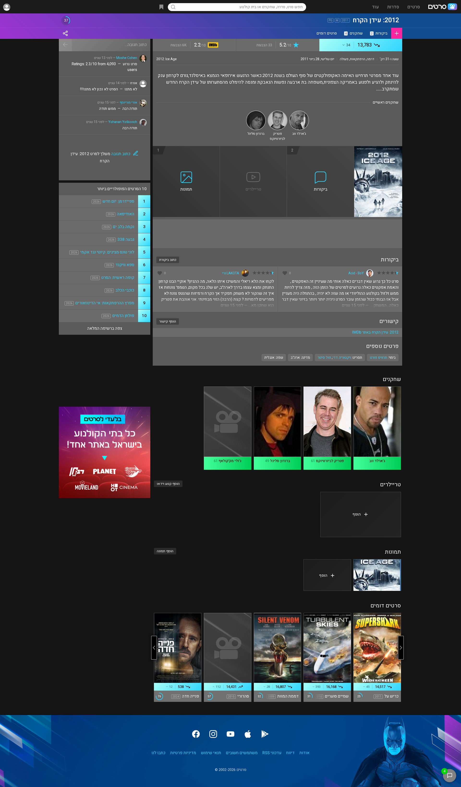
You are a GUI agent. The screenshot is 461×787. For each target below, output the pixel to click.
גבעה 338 (125, 239)
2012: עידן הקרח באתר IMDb (375, 332)
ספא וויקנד (124, 265)
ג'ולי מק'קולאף (230, 461)
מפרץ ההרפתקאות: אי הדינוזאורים (104, 303)
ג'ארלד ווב (377, 461)
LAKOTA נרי (230, 273)
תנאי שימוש (211, 753)
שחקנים (354, 33)
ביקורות (379, 33)
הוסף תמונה (165, 551)
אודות (304, 753)
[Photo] (377, 575)
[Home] (442, 7)
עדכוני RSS (271, 753)
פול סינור (324, 357)
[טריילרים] (253, 149)
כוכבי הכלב (124, 290)
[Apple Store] (248, 734)
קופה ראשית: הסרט (117, 278)
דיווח (290, 753)
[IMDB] (212, 45)
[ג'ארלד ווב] (299, 112)
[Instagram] (213, 734)
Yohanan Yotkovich (122, 121)
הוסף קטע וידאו (168, 483)
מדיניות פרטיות (183, 753)
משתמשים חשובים (242, 753)
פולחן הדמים (123, 316)
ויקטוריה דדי (342, 357)
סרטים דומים (326, 33)
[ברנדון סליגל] (256, 112)
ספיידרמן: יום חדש (118, 201)
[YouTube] (230, 734)
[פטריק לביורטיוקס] (277, 112)
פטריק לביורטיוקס (330, 461)
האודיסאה (125, 214)
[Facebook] (196, 734)
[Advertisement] (277, 233)
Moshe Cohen (126, 57)
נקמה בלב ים (123, 227)
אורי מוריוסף (128, 102)
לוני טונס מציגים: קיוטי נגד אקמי (107, 252)
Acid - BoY (356, 273)
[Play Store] (265, 734)
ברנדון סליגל (280, 461)
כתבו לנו (158, 753)
